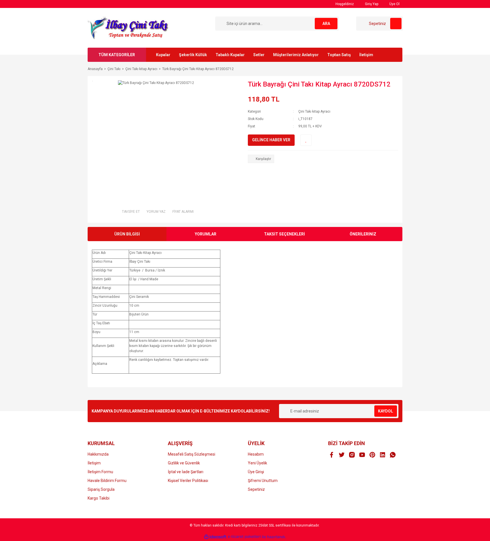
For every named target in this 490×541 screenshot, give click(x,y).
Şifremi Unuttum (263, 480)
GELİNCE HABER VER (271, 140)
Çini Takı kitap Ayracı (314, 111)
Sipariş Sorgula (101, 489)
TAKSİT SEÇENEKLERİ (284, 234)
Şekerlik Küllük (193, 54)
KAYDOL (385, 411)
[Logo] (128, 28)
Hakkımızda (98, 454)
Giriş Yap (371, 4)
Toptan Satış (339, 54)
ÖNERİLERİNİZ (363, 234)
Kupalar (163, 54)
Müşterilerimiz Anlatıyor (296, 54)
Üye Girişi (256, 472)
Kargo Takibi (98, 498)
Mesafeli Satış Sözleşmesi (191, 454)
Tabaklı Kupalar (230, 54)
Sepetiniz (256, 489)
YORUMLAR (205, 234)
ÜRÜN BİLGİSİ (127, 234)
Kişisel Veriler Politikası (188, 480)
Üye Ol (394, 4)
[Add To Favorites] (306, 140)
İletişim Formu (100, 472)
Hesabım (256, 454)
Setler (259, 54)
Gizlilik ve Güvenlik (184, 463)
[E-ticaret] (244, 536)
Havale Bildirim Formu (107, 480)
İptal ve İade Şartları (185, 472)
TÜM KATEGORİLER (116, 54)
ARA (326, 23)
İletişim (366, 54)
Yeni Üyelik (257, 463)
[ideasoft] (215, 537)
